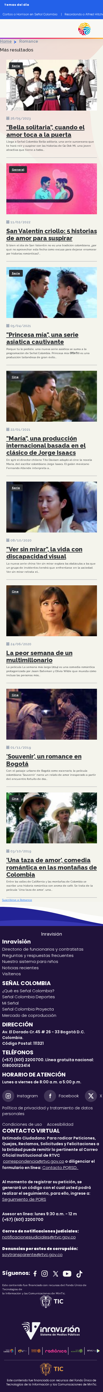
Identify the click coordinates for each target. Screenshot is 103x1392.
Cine (15, 376)
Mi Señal (10, 1003)
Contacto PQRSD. (60, 1167)
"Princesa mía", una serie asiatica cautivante (42, 338)
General (18, 169)
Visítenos (11, 974)
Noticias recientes (20, 968)
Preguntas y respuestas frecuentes (38, 955)
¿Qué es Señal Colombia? (28, 991)
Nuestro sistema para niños (30, 961)
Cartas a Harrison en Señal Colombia (30, 14)
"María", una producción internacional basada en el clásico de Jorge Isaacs (46, 445)
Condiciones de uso (22, 1124)
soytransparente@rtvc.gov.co (32, 1254)
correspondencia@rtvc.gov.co (33, 1161)
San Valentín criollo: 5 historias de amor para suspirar (51, 234)
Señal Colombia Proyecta (28, 1009)
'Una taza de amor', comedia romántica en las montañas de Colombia (51, 867)
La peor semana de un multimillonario (39, 656)
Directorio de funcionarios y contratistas (42, 949)
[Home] (87, 29)
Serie (16, 65)
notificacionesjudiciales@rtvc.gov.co (39, 1237)
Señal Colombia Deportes (28, 997)
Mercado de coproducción (29, 1015)
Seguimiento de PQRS (24, 1199)
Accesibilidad (60, 1124)
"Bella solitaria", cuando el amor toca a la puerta (45, 131)
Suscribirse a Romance (17, 899)
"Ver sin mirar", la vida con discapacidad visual (44, 553)
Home (6, 41)
